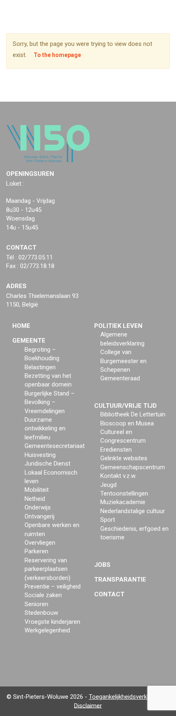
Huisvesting (40, 455)
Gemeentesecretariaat (55, 446)
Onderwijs (38, 507)
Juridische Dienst (47, 463)
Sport (107, 519)
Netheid (35, 498)
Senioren (36, 604)
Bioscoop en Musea (127, 423)
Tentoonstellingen (124, 493)
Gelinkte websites (123, 458)
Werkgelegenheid (47, 630)
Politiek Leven (118, 326)
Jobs (102, 564)
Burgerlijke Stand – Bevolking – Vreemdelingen (49, 402)
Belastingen (40, 367)
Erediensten (116, 449)
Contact (109, 594)
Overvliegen (40, 542)
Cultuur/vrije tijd (125, 405)
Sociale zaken (43, 595)
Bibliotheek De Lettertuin (132, 414)
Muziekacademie (122, 502)
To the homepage (57, 55)
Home (21, 326)
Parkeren (36, 551)
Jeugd (108, 485)
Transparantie (120, 579)
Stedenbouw (41, 612)
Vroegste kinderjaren (52, 621)
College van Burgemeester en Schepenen (123, 360)
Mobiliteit (37, 489)
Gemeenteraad (120, 378)
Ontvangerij (39, 516)
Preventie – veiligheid (53, 586)
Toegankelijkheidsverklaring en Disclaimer (121, 701)
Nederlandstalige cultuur (132, 511)
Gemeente (28, 340)
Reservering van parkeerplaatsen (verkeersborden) (47, 569)
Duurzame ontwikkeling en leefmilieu (45, 428)
